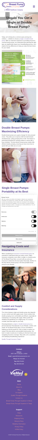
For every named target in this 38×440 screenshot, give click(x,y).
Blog (19, 390)
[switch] (33, 216)
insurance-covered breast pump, (23, 253)
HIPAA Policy (19, 429)
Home (19, 384)
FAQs (19, 413)
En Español (19, 392)
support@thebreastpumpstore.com (21, 356)
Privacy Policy (19, 426)
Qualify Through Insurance (19, 395)
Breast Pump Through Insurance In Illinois (19, 401)
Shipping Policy (19, 418)
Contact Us (19, 398)
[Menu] (34, 6)
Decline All (19, 242)
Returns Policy (19, 421)
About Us (19, 387)
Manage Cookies (19, 235)
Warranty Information (19, 424)
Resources (19, 415)
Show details (31, 231)
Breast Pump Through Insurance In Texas (19, 403)
